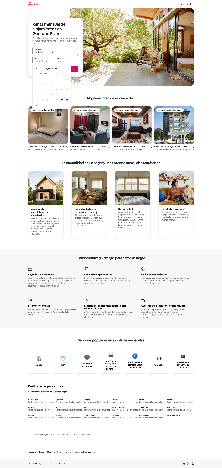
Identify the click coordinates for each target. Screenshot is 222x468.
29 (62, 100)
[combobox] (55, 52)
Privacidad (50, 463)
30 (67, 100)
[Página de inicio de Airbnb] (34, 4)
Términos (61, 463)
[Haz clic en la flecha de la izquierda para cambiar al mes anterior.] (37, 68)
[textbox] (43, 61)
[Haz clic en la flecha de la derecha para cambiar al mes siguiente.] (67, 68)
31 (36, 105)
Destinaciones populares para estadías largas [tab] (47, 392)
